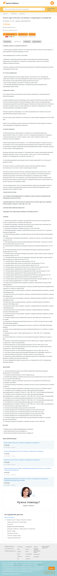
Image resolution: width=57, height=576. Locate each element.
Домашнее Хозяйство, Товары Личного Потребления (21, 528)
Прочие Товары (11, 531)
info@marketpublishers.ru (10, 551)
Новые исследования (28, 553)
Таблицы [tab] (27, 41)
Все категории (9, 517)
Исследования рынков (28, 548)
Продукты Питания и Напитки (15, 526)
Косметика (10, 524)
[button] (47, 568)
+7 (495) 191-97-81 (10, 548)
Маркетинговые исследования (6, 13)
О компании (20, 546)
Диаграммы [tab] (36, 41)
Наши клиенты (19, 550)
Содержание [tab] (17, 41)
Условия (35, 546)
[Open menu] (52, 3)
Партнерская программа (36, 555)
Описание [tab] (7, 41)
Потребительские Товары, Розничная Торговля (18, 520)
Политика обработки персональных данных (37, 550)
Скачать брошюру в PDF (10, 30)
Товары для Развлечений (13, 537)
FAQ (18, 558)
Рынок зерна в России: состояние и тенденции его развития (21, 442)
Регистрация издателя (45, 547)
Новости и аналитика (27, 557)
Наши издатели (19, 555)
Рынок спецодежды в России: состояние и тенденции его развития (23, 451)
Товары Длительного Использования (17, 522)
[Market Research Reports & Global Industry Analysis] (11, 2)
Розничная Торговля (12, 533)
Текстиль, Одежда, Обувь (14, 535)
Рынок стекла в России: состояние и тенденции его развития (22, 460)
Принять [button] (51, 568)
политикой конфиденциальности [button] (11, 573)
